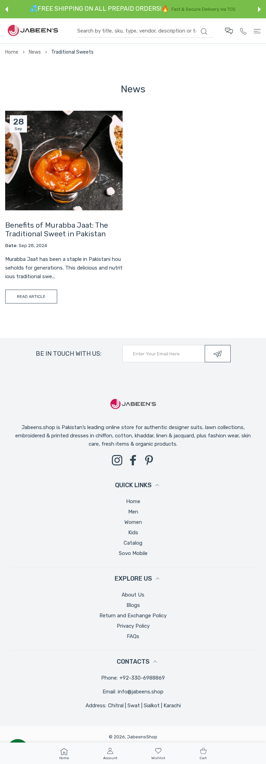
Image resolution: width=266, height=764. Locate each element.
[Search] (203, 31)
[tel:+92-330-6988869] (243, 31)
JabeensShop (142, 736)
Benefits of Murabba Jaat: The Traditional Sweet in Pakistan (56, 229)
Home (11, 52)
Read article (31, 296)
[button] (6, 9)
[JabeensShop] (33, 31)
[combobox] (145, 31)
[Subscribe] (218, 353)
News (35, 52)
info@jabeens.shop (140, 692)
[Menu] (257, 31)
